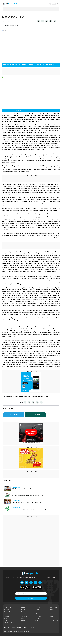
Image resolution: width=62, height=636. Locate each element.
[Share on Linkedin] (54, 21)
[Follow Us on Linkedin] (35, 582)
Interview (50, 612)
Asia (5, 620)
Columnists (24, 618)
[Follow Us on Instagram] (31, 582)
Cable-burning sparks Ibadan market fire (23, 489)
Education (24, 614)
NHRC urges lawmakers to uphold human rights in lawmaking (29, 509)
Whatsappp (36, 414)
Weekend (50, 609)
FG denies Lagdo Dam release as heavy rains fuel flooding (27, 495)
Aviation (6, 609)
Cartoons (24, 616)
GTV (57, 9)
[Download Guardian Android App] (25, 587)
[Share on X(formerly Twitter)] (42, 21)
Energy (6, 614)
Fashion (37, 609)
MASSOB (35, 396)
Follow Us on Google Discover (12, 25)
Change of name (53, 620)
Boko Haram (28, 396)
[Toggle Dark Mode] (52, 4)
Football (37, 612)
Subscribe (31, 598)
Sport (36, 9)
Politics (23, 9)
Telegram (15, 414)
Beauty (23, 612)
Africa (5, 618)
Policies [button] (25, 627)
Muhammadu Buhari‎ (44, 396)
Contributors (7, 607)
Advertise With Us (16, 627)
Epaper (11, 9)
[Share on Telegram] (50, 21)
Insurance (38, 616)
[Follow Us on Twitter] (26, 582)
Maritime (37, 618)
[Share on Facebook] (38, 21)
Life (40, 9)
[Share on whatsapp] (46, 21)
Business (29, 9)
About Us (6, 627)
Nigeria (23, 620)
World (36, 620)
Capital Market (8, 612)
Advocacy (7, 616)
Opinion (46, 9)
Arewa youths (10, 396)
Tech (51, 9)
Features (37, 607)
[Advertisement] (31, 541)
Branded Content (9, 622)
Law (49, 618)
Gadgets (50, 616)
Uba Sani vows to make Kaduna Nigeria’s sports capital (27, 502)
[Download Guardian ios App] (37, 587)
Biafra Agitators (19, 396)
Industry (37, 614)
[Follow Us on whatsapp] (40, 582)
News (5, 9)
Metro (16, 9)
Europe (23, 609)
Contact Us (33, 627)
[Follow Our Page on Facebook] (22, 582)
